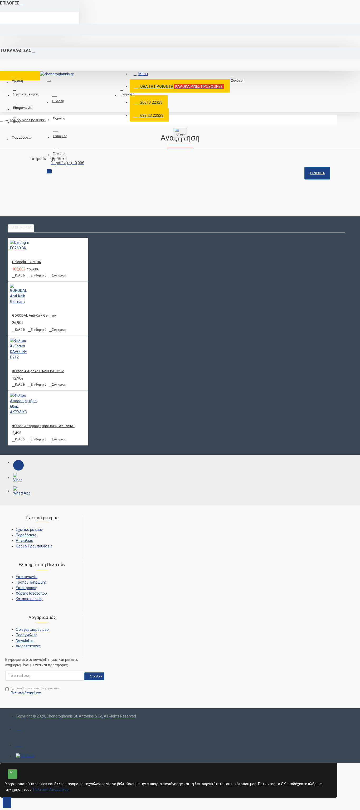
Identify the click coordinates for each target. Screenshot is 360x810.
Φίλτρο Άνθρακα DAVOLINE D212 (38, 371)
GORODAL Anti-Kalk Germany (34, 315)
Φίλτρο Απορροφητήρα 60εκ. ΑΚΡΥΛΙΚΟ (43, 426)
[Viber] (18, 478)
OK (10, 772)
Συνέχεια (317, 173)
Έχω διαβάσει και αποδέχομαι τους (36, 691)
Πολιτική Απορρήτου (51, 789)
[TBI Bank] (25, 756)
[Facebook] (18, 465)
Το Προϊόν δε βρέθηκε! (28, 120)
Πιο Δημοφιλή (21, 227)
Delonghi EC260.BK (26, 262)
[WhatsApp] (18, 491)
